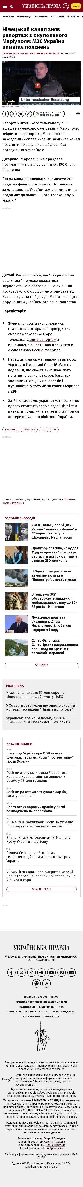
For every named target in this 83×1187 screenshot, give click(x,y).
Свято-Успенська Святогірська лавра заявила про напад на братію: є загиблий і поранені (55, 647)
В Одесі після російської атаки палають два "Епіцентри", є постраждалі (54, 575)
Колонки (57, 16)
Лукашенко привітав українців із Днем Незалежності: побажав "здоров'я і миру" (51, 623)
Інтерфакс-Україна (47, 1081)
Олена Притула (55, 1145)
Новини (8, 16)
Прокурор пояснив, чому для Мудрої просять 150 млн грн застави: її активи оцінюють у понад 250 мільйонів (55, 554)
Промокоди (51, 1016)
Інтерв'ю (73, 16)
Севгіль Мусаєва (54, 1141)
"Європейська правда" (45, 53)
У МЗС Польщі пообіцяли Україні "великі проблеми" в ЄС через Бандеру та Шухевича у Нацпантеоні (54, 531)
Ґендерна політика (51, 1006)
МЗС (44, 429)
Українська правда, (15, 53)
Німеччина (11, 429)
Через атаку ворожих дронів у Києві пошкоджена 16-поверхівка (35, 809)
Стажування (31, 1016)
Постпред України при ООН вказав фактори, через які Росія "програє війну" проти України (39, 757)
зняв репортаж (42, 339)
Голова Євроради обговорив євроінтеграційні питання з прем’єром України (38, 857)
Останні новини (19, 744)
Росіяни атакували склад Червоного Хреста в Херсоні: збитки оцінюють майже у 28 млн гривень (37, 777)
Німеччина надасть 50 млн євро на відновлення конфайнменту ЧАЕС (35, 695)
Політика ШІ (27, 1006)
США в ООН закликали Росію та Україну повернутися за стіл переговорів (39, 824)
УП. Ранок (41, 16)
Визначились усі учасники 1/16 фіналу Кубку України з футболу (38, 839)
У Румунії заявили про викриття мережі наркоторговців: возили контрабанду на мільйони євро (40, 876)
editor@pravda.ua (52, 1148)
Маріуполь (29, 429)
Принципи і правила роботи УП (28, 1011)
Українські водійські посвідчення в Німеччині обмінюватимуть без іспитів (38, 720)
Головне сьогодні (20, 518)
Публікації (24, 16)
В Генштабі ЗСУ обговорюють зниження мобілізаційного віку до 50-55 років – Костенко (54, 600)
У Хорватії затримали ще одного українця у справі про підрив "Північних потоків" (41, 707)
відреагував (55, 359)
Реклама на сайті (35, 997)
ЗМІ (54, 429)
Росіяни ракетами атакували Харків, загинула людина (36, 794)
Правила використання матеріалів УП (41, 1002)
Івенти (54, 997)
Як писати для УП (63, 1011)
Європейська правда (40, 159)
